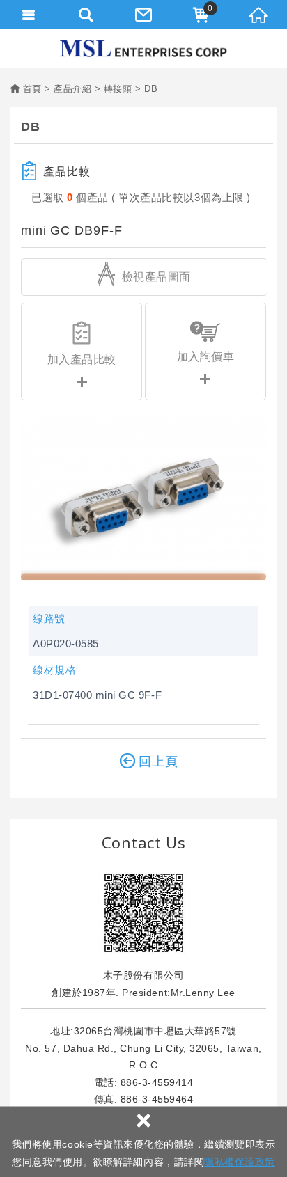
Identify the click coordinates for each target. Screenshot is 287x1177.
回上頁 (158, 761)
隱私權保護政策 (239, 1161)
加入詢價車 (206, 357)
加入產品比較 (81, 359)
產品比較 (67, 171)
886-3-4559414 (157, 1082)
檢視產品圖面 (154, 277)
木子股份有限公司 (143, 48)
